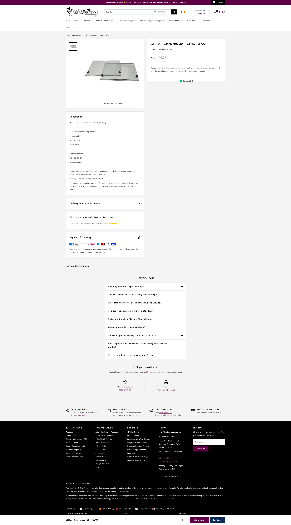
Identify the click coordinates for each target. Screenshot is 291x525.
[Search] (174, 11)
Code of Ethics (101, 460)
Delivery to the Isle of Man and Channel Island (130, 319)
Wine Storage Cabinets (136, 450)
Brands (87, 20)
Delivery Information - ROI (76, 439)
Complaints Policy (102, 464)
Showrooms (100, 450)
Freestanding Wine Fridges (151, 20)
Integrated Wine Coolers (137, 442)
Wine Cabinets (174, 20)
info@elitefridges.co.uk (166, 390)
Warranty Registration (75, 450)
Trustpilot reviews (84, 223)
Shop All (77, 20)
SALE (68, 20)
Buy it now (217, 520)
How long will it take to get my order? (126, 286)
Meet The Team (72, 442)
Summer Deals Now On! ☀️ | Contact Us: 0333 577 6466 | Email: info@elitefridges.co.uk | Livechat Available (145, 2)
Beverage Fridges (127, 20)
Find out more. (168, 499)
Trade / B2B (70, 28)
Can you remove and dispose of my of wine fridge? (132, 294)
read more (82, 415)
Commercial (207, 20)
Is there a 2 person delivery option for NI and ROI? (132, 335)
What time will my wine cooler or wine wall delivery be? (134, 302)
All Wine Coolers (133, 432)
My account (200, 13)
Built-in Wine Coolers (105, 20)
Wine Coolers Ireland (74, 457)
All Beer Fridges (133, 435)
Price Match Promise (103, 439)
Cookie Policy (100, 457)
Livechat (149, 372)
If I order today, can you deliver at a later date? (130, 311)
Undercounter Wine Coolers (138, 439)
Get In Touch (71, 435)
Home (68, 35)
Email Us (220, 2)
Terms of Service (102, 442)
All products (76, 35)
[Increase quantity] (187, 520)
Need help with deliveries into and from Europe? (131, 355)
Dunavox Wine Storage (136, 460)
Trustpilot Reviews (73, 453)
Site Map (99, 453)
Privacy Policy (101, 446)
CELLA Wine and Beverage (137, 457)
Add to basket (199, 520)
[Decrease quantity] (178, 520)
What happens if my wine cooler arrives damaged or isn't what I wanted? (138, 345)
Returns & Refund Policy (105, 435)
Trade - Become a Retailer (76, 446)
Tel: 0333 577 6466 (165, 458)
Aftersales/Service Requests (107, 432)
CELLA (153, 49)
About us (69, 432)
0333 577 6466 (125, 390)
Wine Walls (191, 20)
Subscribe (201, 449)
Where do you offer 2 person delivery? (126, 327)
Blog (97, 467)
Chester (159, 499)
